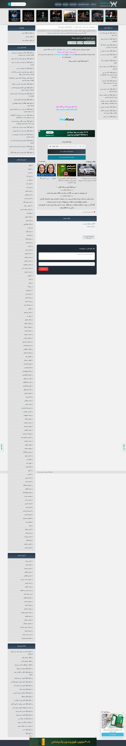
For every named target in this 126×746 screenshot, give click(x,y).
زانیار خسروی (27, 312)
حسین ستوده (27, 568)
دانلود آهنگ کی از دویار (109, 116)
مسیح (29, 470)
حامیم (29, 246)
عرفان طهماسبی (26, 371)
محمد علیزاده (27, 441)
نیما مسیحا (28, 533)
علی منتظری (27, 400)
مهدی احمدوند (27, 426)
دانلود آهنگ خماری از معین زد (108, 107)
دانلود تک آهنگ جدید (83, 4)
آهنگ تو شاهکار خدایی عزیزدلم (23, 665)
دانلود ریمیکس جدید (27, 40)
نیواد (30, 525)
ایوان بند (29, 180)
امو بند (29, 172)
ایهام (30, 165)
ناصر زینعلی (28, 529)
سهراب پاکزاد (27, 327)
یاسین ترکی (28, 500)
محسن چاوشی (27, 411)
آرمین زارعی (27, 198)
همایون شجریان (27, 518)
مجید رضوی (28, 455)
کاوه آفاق (28, 540)
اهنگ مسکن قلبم (26, 657)
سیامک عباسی (27, 338)
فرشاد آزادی (28, 514)
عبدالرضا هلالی (27, 597)
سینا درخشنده (27, 334)
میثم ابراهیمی (27, 430)
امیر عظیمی (28, 194)
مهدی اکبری (28, 605)
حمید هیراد (28, 242)
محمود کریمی (27, 601)
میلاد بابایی (28, 466)
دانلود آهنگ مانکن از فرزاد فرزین (22, 693)
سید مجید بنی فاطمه (25, 590)
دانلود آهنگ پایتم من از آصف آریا (22, 685)
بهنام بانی (28, 213)
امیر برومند (28, 561)
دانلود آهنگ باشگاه (26, 696)
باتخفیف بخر (112, 734)
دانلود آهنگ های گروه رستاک (66, 157)
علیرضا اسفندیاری (26, 638)
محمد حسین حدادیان (25, 627)
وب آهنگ (93, 4)
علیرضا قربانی (27, 364)
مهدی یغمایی (27, 448)
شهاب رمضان (27, 360)
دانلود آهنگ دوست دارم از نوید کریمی (22, 127)
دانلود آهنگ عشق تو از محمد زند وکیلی (22, 84)
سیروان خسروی (26, 341)
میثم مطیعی (28, 616)
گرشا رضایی (27, 547)
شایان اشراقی (27, 353)
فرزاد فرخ (28, 507)
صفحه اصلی (85, 27)
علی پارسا (28, 397)
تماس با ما (65, 4)
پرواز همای (28, 239)
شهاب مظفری (27, 349)
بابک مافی (28, 220)
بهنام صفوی (28, 216)
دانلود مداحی (73, 4)
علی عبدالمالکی (27, 382)
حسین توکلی (27, 257)
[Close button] (123, 712)
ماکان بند (28, 459)
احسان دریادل (27, 205)
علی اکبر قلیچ (27, 389)
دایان (30, 279)
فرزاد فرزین (28, 503)
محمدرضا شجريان (26, 408)
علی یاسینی (28, 404)
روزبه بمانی (28, 301)
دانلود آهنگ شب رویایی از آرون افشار (21, 704)
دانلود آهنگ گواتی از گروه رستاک (83, 38)
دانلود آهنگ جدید (27, 729)
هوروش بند (28, 522)
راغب (29, 283)
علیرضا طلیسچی (26, 375)
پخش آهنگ (58, 4)
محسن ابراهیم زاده (26, 437)
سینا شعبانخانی (27, 345)
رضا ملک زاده (27, 305)
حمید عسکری (27, 261)
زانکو (30, 308)
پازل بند (29, 228)
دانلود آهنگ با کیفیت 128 (66, 151)
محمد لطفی (28, 489)
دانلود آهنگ (28, 733)
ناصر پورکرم (27, 536)
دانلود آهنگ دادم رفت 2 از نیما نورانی (23, 131)
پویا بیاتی (29, 235)
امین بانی (28, 187)
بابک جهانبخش (27, 224)
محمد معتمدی (27, 422)
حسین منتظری (27, 264)
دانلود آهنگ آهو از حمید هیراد (23, 715)
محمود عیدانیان (27, 623)
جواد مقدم (28, 564)
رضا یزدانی (28, 294)
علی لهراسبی (27, 367)
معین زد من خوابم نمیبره (24, 726)
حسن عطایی (27, 572)
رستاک (29, 286)
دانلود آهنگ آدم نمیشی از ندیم (25, 68)
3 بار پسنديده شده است (87, 212)
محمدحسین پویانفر (26, 612)
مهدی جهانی (28, 444)
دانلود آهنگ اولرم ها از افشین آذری (23, 99)
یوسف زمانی (27, 496)
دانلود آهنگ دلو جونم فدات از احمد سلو (22, 58)
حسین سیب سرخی (26, 579)
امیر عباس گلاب (27, 202)
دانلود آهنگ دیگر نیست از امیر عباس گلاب (21, 152)
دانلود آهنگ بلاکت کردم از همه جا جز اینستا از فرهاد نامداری (109, 83)
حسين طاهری (27, 575)
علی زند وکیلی (27, 378)
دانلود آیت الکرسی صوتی (24, 722)
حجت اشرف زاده (26, 268)
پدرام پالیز (28, 231)
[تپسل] (39, 131)
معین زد (29, 474)
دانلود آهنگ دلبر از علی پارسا (23, 711)
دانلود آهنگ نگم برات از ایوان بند (22, 700)
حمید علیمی (28, 583)
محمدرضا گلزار (27, 452)
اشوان (29, 169)
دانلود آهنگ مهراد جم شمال (24, 668)
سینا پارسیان (28, 330)
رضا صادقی (28, 297)
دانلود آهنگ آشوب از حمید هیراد (22, 678)
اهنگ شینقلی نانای (26, 661)
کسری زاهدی (27, 544)
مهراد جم (28, 463)
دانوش (29, 275)
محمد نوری (28, 478)
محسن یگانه (28, 419)
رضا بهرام (28, 290)
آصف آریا (28, 183)
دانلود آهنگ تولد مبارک (25, 689)
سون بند (29, 316)
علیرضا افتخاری (27, 386)
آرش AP (29, 176)
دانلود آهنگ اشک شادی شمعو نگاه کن (21, 682)
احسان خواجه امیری (25, 209)
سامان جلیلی (27, 323)
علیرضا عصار (27, 393)
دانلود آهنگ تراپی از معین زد (108, 51)
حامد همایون (28, 253)
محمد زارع (28, 481)
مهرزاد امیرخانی (26, 433)
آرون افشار (28, 191)
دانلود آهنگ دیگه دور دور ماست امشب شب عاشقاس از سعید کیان (108, 75)
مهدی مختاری (27, 609)
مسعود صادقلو (27, 485)
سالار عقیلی (28, 319)
